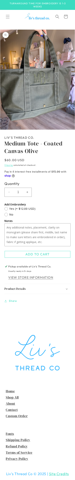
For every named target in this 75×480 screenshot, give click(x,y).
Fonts (10, 433)
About (10, 403)
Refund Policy (17, 446)
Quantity (11, 183)
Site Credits (59, 473)
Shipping (8, 165)
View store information (30, 277)
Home (10, 391)
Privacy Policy (17, 458)
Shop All (12, 397)
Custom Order (17, 416)
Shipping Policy (18, 440)
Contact (12, 409)
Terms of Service (19, 452)
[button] (7, 16)
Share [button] (13, 301)
